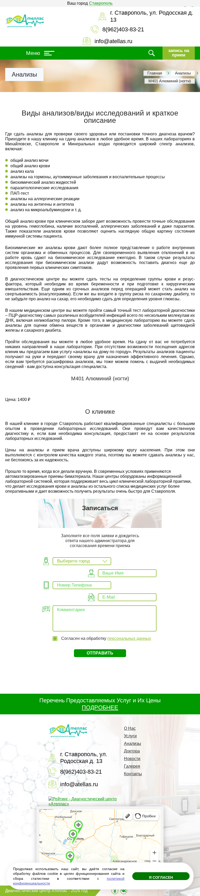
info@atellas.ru (113, 41)
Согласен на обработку (106, 638)
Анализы (183, 73)
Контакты (133, 774)
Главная (154, 73)
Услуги (130, 736)
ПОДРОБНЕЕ (100, 707)
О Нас (130, 728)
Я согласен (161, 877)
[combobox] (82, 561)
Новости (132, 758)
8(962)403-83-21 (123, 29)
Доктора (132, 751)
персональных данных (129, 638)
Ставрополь (101, 3)
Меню (33, 53)
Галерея (132, 766)
